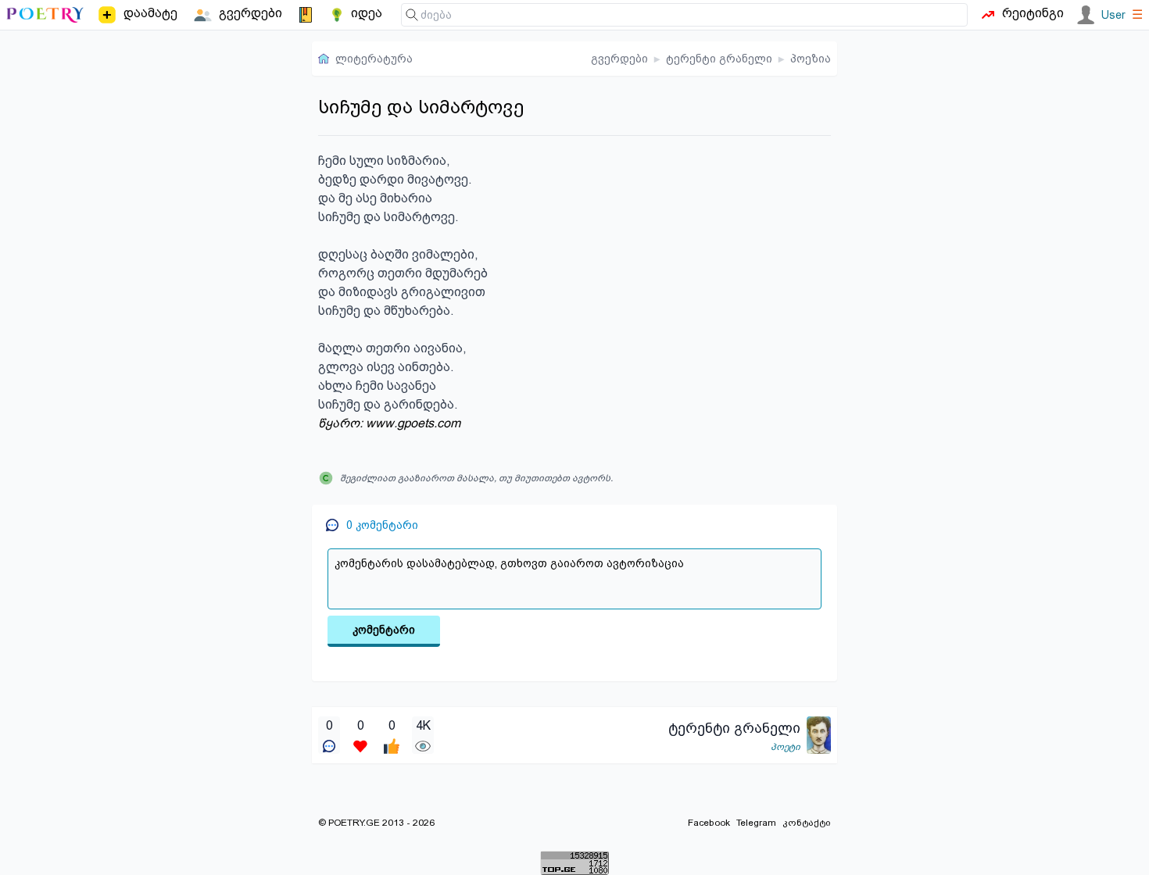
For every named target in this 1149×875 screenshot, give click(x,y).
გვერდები (619, 58)
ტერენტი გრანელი (719, 58)
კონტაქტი (806, 822)
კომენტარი (384, 629)
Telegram (756, 822)
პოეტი (785, 746)
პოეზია (810, 58)
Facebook (709, 822)
